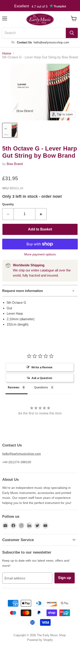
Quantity (8, 204)
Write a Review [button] (41, 367)
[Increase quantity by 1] (41, 214)
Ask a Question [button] (42, 378)
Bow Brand (15, 164)
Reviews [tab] (13, 387)
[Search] (72, 33)
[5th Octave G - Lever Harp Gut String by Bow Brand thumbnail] (9, 130)
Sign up (64, 578)
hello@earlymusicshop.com (21, 453)
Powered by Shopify (40, 640)
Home (6, 53)
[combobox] (34, 33)
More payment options (40, 254)
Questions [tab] (41, 387)
